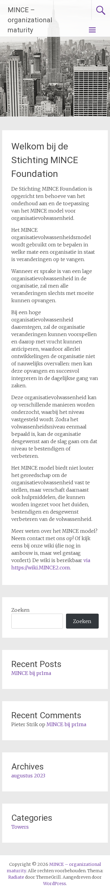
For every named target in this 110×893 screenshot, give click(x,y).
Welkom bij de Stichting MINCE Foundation (44, 160)
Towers (20, 827)
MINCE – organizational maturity (30, 20)
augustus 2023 (28, 776)
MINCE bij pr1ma (31, 673)
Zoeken (20, 610)
